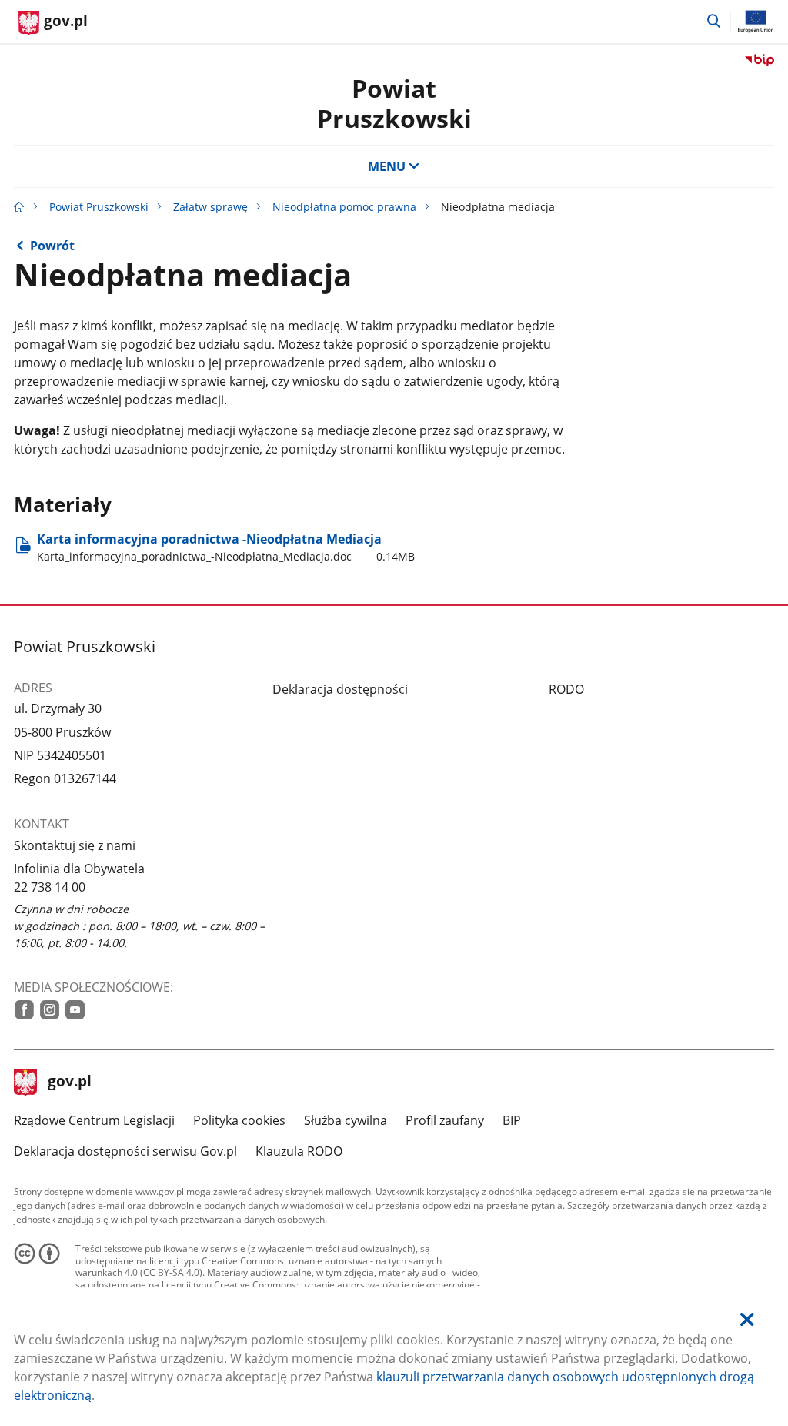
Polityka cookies (239, 1120)
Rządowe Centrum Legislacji (94, 1120)
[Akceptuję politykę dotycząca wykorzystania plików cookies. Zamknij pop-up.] (747, 1319)
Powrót (52, 245)
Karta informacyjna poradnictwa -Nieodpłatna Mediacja (226, 547)
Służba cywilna (345, 1120)
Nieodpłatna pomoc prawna (344, 206)
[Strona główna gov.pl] (19, 206)
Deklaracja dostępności (340, 689)
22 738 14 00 (49, 887)
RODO (566, 689)
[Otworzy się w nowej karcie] (24, 1009)
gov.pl (69, 1082)
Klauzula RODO (298, 1151)
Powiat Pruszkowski (99, 206)
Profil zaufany (445, 1120)
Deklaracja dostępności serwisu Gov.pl (125, 1151)
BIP (512, 1120)
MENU (387, 166)
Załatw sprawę (210, 206)
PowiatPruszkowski (394, 103)
